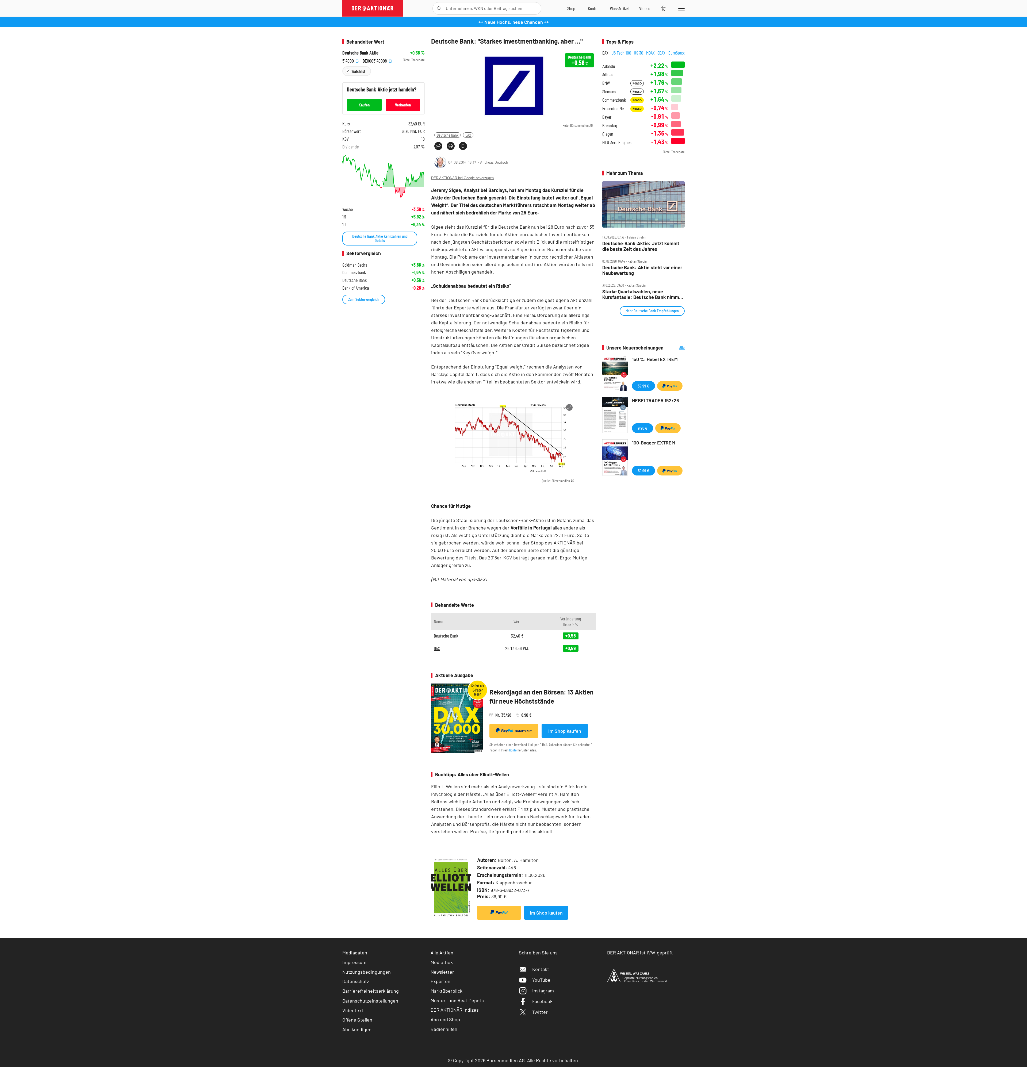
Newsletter (442, 972)
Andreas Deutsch (494, 162)
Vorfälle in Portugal (531, 528)
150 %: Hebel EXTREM (655, 359)
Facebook (542, 1001)
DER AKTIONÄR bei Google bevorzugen (462, 178)
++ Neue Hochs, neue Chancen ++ (513, 22)
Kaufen (364, 104)
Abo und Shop (445, 1019)
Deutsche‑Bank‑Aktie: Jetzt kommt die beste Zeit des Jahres (640, 246)
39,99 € (643, 385)
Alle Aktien (442, 952)
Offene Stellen (357, 1020)
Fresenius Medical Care (614, 108)
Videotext (352, 1010)
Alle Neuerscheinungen (675, 348)
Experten (440, 981)
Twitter (540, 1012)
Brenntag (609, 125)
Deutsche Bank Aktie (360, 53)
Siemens (609, 91)
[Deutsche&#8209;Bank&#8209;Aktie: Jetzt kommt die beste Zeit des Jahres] (643, 204)
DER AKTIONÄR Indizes (455, 1010)
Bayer (606, 117)
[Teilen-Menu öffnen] (438, 146)
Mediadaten (354, 952)
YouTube (541, 980)
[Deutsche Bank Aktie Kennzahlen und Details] (383, 176)
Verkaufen (403, 104)
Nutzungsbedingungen (366, 972)
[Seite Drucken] (451, 146)
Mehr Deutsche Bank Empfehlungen (652, 310)
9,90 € (642, 428)
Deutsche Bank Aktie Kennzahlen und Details (380, 238)
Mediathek (442, 962)
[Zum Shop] (571, 8)
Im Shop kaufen (564, 731)
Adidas (607, 74)
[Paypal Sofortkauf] (499, 913)
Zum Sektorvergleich (363, 299)
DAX (468, 134)
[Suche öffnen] (439, 8)
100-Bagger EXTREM (653, 443)
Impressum (354, 962)
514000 (348, 60)
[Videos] (645, 8)
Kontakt (540, 969)
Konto (513, 750)
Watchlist (358, 71)
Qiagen (607, 134)
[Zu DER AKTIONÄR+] (619, 8)
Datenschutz (355, 981)
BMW (606, 83)
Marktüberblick (446, 991)
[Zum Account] (592, 8)
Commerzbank (614, 100)
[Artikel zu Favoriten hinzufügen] (463, 146)
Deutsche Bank (447, 134)
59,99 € (643, 470)
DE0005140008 (375, 60)
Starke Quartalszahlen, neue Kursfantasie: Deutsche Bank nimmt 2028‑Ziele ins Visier (641, 294)
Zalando (608, 66)
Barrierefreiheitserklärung (370, 991)
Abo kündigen (356, 1029)
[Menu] (680, 8)
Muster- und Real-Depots (457, 1000)
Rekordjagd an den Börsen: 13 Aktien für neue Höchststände (541, 696)
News (636, 83)
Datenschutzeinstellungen (370, 1001)
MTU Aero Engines (616, 142)
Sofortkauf (523, 731)
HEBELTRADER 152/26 (655, 400)
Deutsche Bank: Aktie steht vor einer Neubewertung (642, 270)
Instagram (543, 990)
